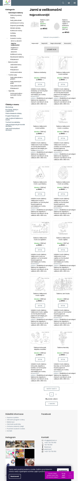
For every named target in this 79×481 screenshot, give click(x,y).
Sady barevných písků (15, 82)
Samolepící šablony (15, 13)
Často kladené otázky (13, 113)
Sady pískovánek (15, 20)
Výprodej (11, 91)
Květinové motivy (16, 31)
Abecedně (67, 43)
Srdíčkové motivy (16, 54)
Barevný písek (13, 62)
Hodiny (12, 18)
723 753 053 (48, 445)
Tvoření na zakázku (12, 122)
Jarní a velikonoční (15, 44)
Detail (40, 84)
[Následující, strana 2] (51, 394)
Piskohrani (47, 447)
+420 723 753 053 (50, 443)
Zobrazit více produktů (50, 37)
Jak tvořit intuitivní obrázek (12, 129)
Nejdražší (44, 43)
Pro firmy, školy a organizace (11, 110)
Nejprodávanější (55, 43)
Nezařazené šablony (17, 57)
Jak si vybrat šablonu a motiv (13, 119)
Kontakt (9, 431)
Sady (12, 98)
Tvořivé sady (12, 75)
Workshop (9, 107)
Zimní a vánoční (16, 41)
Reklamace (10, 422)
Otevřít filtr (51, 49)
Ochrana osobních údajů (15, 426)
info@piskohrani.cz (50, 440)
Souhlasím (62, 471)
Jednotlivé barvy (15, 65)
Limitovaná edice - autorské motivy (16, 94)
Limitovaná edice (16, 72)
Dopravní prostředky (17, 25)
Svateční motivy (15, 38)
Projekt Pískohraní (12, 116)
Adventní (14, 52)
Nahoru (52, 404)
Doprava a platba (13, 417)
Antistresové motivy (17, 23)
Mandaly (13, 36)
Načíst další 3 (52, 389)
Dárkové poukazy (16, 15)
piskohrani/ (48, 449)
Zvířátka (13, 33)
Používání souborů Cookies (16, 429)
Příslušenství (14, 59)
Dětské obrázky (15, 28)
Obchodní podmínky (14, 424)
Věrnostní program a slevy (16, 420)
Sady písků (13, 67)
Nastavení (15, 476)
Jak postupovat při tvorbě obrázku (15, 125)
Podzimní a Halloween (14, 48)
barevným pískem (35, 97)
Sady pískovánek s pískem (16, 78)
